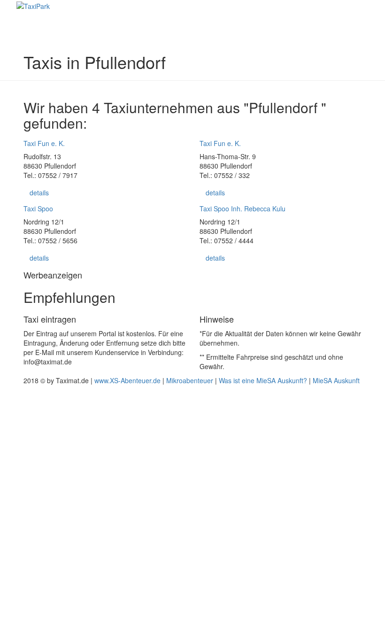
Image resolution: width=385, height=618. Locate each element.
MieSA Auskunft (336, 380)
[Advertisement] (192, 500)
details (39, 192)
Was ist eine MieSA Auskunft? (263, 380)
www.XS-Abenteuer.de (127, 380)
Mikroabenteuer (189, 380)
